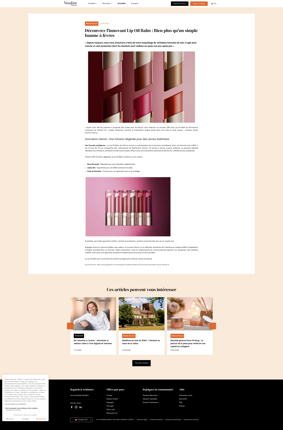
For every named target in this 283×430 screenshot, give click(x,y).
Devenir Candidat (150, 399)
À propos (134, 3)
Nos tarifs (183, 399)
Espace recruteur (180, 3)
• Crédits (131, 419)
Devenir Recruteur (150, 395)
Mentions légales (142, 419)
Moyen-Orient (112, 399)
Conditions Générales (156, 419)
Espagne (110, 402)
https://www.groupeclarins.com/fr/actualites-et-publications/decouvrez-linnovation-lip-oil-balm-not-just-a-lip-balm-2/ (133, 264)
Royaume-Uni (112, 413)
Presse (182, 406)
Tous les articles (141, 363)
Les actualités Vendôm (79, 395)
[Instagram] (76, 409)
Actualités (122, 3)
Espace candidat (199, 3)
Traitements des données (191, 419)
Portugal (110, 406)
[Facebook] (71, 408)
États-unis (111, 410)
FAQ (180, 402)
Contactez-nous (185, 395)
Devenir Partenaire (150, 402)
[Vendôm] (70, 3)
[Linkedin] (80, 408)
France (109, 395)
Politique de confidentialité (173, 419)
